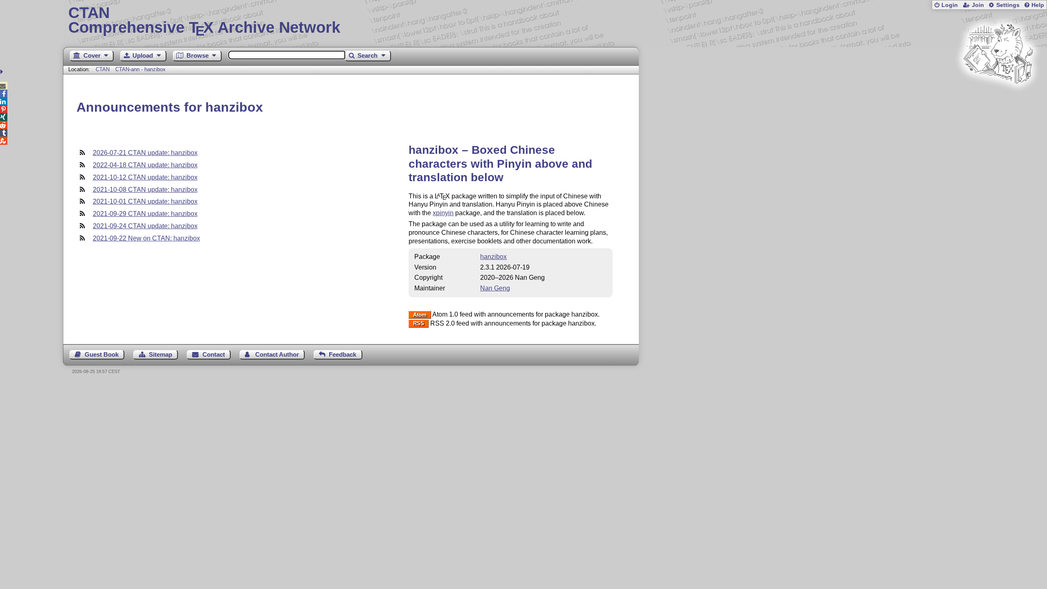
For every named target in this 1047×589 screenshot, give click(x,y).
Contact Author (277, 354)
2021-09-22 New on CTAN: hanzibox (146, 238)
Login (949, 5)
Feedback (342, 354)
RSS (418, 324)
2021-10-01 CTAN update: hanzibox (145, 201)
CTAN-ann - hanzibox (140, 69)
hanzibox (493, 256)
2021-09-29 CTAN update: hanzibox (145, 213)
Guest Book (102, 354)
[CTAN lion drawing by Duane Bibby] (998, 99)
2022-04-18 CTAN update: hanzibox (145, 165)
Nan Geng (495, 288)
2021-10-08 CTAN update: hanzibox (145, 189)
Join (978, 5)
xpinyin (443, 212)
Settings (1008, 5)
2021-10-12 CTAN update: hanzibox (145, 177)
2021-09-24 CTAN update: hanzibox (145, 226)
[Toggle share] (2, 72)
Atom (420, 315)
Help (1037, 5)
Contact (213, 354)
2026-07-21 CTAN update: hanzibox (145, 152)
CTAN (103, 69)
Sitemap (160, 354)
